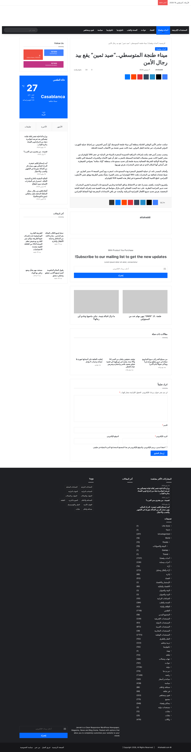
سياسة (100, 30)
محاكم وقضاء (165, 703)
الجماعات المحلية (71, 487)
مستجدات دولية (164, 707)
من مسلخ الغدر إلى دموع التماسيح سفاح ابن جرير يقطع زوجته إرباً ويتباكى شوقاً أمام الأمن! (154, 361)
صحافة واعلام (165, 687)
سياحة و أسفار (164, 679)
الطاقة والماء (165, 607)
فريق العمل (46, 747)
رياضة (167, 675)
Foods (165, 542)
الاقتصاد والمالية (164, 586)
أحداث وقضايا (163, 30)
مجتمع (167, 699)
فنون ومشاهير (88, 30)
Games (165, 550)
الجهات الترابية (73, 491)
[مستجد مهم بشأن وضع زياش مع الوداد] (33, 262)
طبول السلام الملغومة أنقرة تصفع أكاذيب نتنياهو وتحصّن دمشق (54, 273)
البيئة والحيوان (164, 590)
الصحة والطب (132, 30)
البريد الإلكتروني (161, 436)
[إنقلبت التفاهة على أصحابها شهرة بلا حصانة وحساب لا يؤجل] (88, 348)
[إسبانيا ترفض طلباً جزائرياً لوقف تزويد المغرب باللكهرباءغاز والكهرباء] (102, 495)
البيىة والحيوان (164, 594)
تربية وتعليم (165, 643)
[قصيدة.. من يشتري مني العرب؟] (56, 155)
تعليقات (28, 126)
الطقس (167, 611)
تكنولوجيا (120, 30)
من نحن (37, 747)
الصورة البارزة (73, 500)
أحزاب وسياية (164, 562)
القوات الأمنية (88, 505)
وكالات (167, 719)
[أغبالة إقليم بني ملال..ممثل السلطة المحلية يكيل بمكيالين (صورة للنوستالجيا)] (56, 194)
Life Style (166, 526)
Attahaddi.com (163, 747)
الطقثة (63, 500)
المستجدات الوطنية (163, 635)
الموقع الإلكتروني (113, 436)
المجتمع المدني (164, 615)
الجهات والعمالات (86, 496)
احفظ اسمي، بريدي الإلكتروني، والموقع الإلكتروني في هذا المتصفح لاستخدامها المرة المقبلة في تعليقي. (129, 447)
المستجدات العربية (163, 627)
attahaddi (159, 70)
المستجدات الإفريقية (179, 30)
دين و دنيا (166, 671)
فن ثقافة (166, 691)
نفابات (167, 711)
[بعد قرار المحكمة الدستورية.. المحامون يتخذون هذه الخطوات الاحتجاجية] (127, 502)
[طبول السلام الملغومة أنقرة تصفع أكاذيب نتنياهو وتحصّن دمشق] (54, 262)
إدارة (168, 574)
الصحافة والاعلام (87, 500)
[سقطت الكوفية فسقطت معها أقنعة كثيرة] (115, 502)
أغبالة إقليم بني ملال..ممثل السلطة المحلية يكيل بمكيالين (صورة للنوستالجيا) (36, 193)
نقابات (167, 715)
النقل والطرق (165, 639)
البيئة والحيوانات (159, 546)
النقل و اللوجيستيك (74, 505)
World (167, 538)
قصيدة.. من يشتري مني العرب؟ (35, 151)
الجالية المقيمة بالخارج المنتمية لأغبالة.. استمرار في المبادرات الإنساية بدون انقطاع (36, 181)
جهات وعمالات (164, 659)
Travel (165, 554)
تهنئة (168, 651)
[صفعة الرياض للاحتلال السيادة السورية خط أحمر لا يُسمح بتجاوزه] (102, 502)
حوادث (143, 30)
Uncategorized (164, 534)
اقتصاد (152, 30)
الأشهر (59, 126)
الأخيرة (44, 126)
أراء (168, 566)
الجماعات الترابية (163, 598)
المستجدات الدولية (163, 623)
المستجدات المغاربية (162, 631)
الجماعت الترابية (86, 491)
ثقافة (168, 655)
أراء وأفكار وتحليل (163, 570)
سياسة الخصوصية (26, 747)
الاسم (164, 425)
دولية (168, 667)
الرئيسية (162, 43)
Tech (168, 530)
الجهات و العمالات (71, 496)
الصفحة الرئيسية (58, 747)
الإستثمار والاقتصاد (163, 582)
